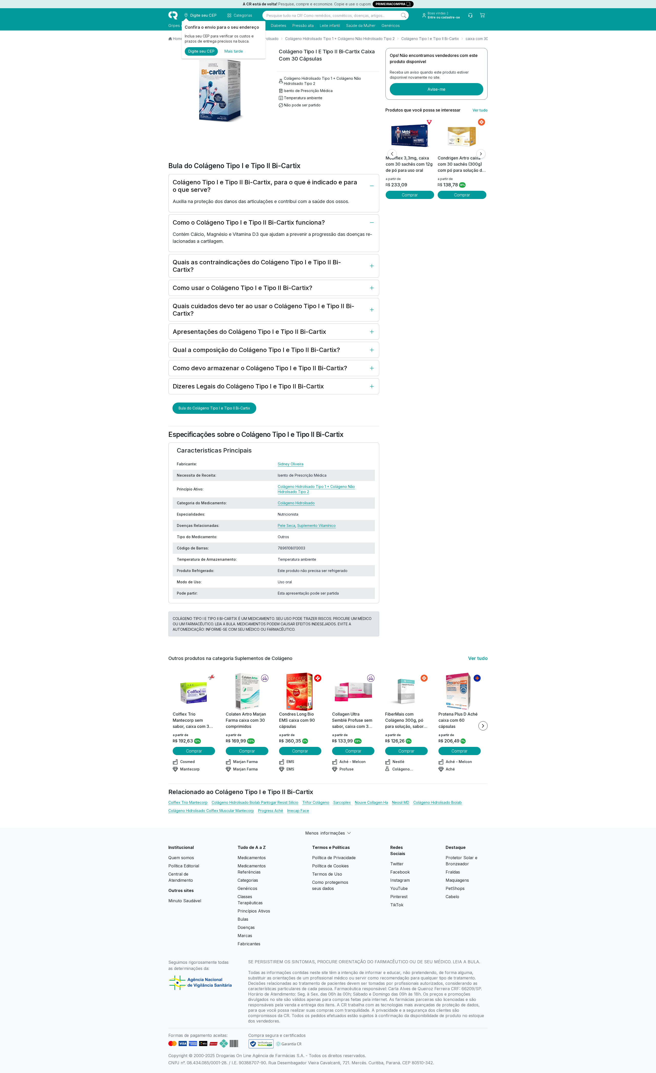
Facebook (400, 872)
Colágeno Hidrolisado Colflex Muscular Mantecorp (211, 810)
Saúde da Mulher (360, 25)
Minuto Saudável (184, 900)
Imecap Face (298, 810)
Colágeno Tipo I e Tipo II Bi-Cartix (430, 38)
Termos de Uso (327, 874)
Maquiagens (457, 880)
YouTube (399, 888)
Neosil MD (400, 802)
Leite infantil (330, 25)
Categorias (248, 880)
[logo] (173, 15)
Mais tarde (233, 51)
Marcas (245, 935)
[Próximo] (481, 153)
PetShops (455, 888)
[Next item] (483, 725)
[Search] (403, 15)
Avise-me (436, 89)
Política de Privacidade (334, 857)
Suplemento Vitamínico (316, 525)
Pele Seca (286, 525)
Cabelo (452, 896)
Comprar (410, 194)
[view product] (410, 135)
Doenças (246, 927)
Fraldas (453, 872)
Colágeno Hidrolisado (296, 503)
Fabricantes (249, 943)
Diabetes (278, 25)
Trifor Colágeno (315, 802)
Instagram (400, 880)
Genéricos (391, 25)
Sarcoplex (342, 802)
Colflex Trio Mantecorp (188, 802)
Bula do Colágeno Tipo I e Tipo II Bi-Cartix (214, 408)
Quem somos (181, 857)
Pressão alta (303, 25)
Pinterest (398, 896)
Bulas (243, 919)
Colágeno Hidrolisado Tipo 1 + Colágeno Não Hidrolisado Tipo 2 (340, 38)
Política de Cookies (330, 865)
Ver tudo (480, 110)
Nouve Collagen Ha (371, 802)
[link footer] (261, 1043)
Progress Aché (270, 810)
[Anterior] (392, 153)
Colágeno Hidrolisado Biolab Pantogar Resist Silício (255, 802)
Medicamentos (252, 857)
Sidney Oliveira (290, 464)
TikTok (396, 904)
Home (178, 38)
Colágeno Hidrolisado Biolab (437, 802)
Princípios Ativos (254, 911)
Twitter (397, 863)
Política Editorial (183, 865)
